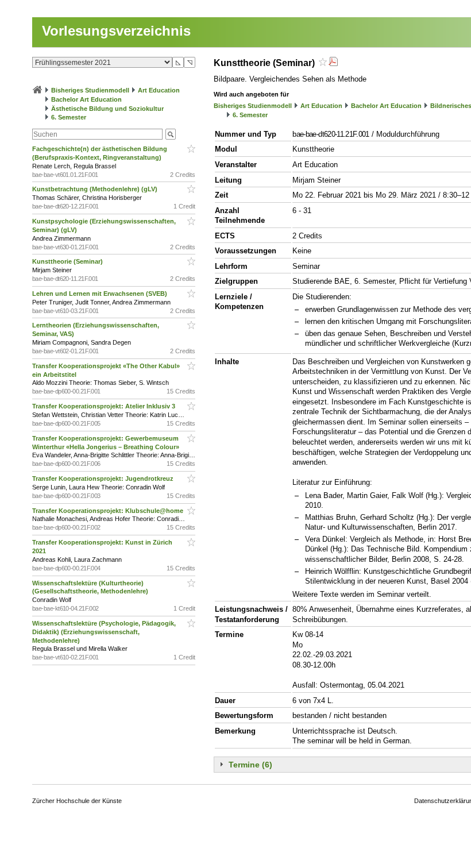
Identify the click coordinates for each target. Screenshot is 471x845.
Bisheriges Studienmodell (90, 90)
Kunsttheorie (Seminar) (68, 261)
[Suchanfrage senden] (170, 134)
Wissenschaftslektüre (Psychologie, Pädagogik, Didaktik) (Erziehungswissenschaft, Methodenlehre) (104, 632)
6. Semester (68, 117)
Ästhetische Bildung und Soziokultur (107, 108)
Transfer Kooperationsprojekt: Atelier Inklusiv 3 (104, 406)
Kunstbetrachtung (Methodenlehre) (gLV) (95, 189)
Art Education (159, 90)
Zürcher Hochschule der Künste (77, 800)
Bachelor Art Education (86, 99)
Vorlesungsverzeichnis (116, 30)
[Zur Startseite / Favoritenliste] (37, 90)
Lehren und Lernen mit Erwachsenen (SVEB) (100, 293)
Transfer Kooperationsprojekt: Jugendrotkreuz (103, 478)
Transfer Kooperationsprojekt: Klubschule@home (108, 510)
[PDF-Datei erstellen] (333, 63)
